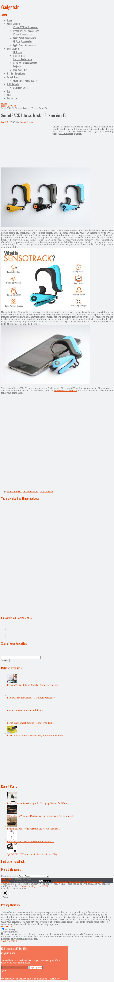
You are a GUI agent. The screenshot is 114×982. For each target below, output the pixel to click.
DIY (8, 91)
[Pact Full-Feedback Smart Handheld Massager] (12, 695)
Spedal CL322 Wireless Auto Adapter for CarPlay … (33, 854)
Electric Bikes (19, 56)
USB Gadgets (13, 84)
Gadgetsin (10, 7)
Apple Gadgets (13, 23)
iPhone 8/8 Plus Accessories (26, 31)
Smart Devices (13, 77)
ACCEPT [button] (44, 886)
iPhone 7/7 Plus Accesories (25, 27)
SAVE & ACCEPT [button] (9, 941)
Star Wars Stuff (20, 70)
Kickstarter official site (65, 390)
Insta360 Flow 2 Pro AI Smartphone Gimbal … (30, 841)
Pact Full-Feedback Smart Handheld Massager (31, 698)
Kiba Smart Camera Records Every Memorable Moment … (36, 735)
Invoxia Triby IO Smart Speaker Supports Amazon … (34, 685)
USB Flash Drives (20, 88)
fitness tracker (14, 491)
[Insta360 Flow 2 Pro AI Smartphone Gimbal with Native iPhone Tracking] (12, 839)
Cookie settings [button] (29, 886)
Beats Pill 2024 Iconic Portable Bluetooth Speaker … (34, 829)
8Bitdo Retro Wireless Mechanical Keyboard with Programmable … (42, 816)
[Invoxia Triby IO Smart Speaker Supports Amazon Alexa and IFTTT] (12, 682)
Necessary (10, 929)
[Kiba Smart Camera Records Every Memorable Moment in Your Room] (12, 733)
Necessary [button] (6, 926)
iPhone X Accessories (23, 34)
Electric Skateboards (22, 59)
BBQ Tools (17, 52)
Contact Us (12, 98)
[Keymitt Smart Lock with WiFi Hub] (12, 708)
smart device (46, 491)
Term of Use (75, 881)
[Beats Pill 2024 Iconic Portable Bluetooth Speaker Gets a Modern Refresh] (12, 826)
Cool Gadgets (13, 48)
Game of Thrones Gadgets (25, 63)
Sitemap (5, 881)
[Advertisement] (26, 146)
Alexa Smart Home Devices (25, 80)
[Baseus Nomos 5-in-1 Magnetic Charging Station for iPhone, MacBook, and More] (12, 801)
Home (9, 20)
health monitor (30, 491)
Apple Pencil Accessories (24, 45)
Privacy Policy (60, 881)
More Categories (9, 876)
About (9, 95)
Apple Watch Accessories (24, 38)
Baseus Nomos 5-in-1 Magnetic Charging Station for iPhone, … (39, 803)
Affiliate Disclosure (93, 881)
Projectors (18, 66)
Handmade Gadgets (16, 73)
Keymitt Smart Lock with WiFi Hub (25, 710)
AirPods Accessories (22, 41)
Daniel (4, 122)
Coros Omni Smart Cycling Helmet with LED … (31, 723)
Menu (4, 15)
